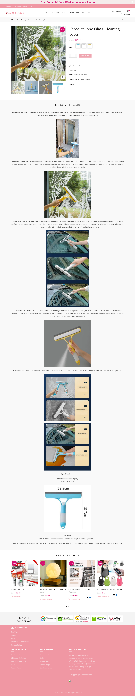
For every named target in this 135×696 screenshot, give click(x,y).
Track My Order (17, 655)
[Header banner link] (64, 2)
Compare (74, 70)
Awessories (63, 692)
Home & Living (21, 20)
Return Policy (16, 668)
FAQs (13, 665)
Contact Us (86, 13)
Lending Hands (46, 668)
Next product (128, 20)
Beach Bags (45, 665)
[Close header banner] (132, 2)
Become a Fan (45, 655)
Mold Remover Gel (18, 589)
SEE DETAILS (29, 6)
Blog (13, 638)
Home (47, 13)
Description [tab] (60, 105)
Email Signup (45, 661)
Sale (63, 13)
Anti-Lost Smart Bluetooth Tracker (109, 589)
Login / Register (116, 11)
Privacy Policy (16, 645)
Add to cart (85, 55)
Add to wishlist (76, 66)
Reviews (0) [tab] (74, 105)
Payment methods (18, 661)
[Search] (123, 11)
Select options (47, 599)
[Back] (6, 20)
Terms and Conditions (20, 642)
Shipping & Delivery (19, 658)
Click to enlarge (63, 77)
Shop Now (55, 13)
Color (70, 47)
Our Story (14, 632)
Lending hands (73, 13)
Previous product (123, 20)
